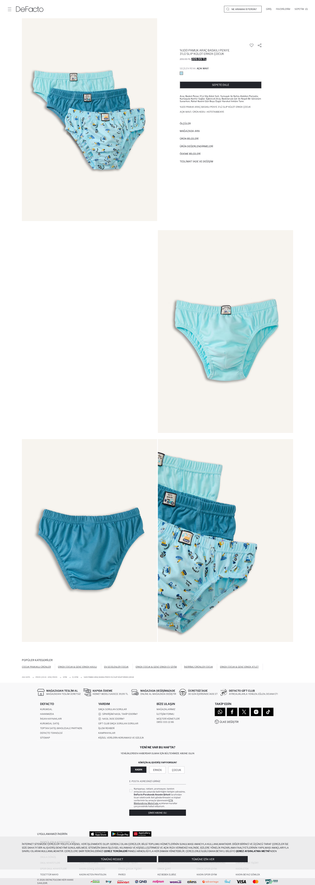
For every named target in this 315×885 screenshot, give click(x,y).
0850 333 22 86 (165, 722)
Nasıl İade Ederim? (112, 718)
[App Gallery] (142, 833)
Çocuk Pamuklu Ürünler (36, 666)
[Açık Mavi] (181, 73)
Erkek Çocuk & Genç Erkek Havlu (77, 666)
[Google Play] (120, 833)
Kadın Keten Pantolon (92, 874)
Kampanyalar (106, 733)
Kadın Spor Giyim (207, 874)
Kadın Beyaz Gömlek (248, 874)
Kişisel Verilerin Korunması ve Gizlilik (121, 737)
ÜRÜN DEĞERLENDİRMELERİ (196, 146)
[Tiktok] (268, 712)
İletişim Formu (165, 714)
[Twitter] (244, 712)
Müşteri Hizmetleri (168, 718)
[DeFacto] (29, 9)
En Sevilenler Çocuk (116, 666)
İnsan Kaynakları (51, 718)
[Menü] (9, 9)
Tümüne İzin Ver (203, 859)
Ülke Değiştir (229, 721)
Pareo (122, 874)
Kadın (138, 769)
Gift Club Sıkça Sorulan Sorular (118, 723)
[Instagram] (256, 712)
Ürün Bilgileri (189, 138)
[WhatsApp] (220, 712)
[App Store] (98, 833)
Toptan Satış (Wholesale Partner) (61, 728)
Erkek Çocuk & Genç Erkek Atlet (239, 666)
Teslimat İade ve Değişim (196, 161)
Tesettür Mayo (49, 874)
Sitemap (45, 737)
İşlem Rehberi (106, 728)
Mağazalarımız (166, 709)
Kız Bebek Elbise (167, 874)
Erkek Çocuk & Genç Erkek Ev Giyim (156, 666)
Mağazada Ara (190, 131)
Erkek (157, 769)
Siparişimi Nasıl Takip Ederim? (119, 714)
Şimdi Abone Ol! (157, 812)
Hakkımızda (47, 714)
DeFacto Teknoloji (51, 733)
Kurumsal (46, 709)
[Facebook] (232, 712)
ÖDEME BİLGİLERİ (190, 153)
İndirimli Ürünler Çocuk (198, 666)
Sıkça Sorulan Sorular (112, 709)
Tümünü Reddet (112, 859)
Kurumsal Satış (49, 723)
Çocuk (176, 769)
